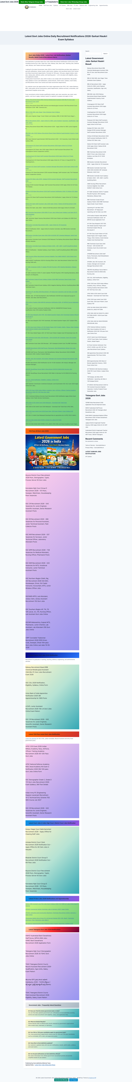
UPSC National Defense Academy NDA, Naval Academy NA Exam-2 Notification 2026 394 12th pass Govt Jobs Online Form (37, 767)
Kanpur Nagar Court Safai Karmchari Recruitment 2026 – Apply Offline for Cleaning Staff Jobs (38, 831)
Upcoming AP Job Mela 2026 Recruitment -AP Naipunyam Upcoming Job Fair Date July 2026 (51, 291)
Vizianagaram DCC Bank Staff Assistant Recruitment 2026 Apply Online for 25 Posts (49, 145)
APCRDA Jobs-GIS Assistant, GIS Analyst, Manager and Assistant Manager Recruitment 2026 (51, 358)
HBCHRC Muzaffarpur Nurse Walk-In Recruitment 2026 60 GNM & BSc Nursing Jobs (49, 369)
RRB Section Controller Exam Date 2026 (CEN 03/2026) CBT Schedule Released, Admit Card (51, 235)
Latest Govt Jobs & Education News (45, 1065)
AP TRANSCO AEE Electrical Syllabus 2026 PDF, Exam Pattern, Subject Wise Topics (98, 371)
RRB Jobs (69, 5)
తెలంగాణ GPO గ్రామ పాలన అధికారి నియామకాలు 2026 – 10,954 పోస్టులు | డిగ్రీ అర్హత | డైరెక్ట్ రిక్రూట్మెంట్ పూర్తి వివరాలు (38, 982)
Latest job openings (31, 738)
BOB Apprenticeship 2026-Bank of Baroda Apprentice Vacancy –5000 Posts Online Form (96, 363)
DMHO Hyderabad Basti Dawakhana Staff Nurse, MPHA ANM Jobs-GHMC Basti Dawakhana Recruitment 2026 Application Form (38, 939)
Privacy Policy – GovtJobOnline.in (94, 447)
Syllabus (55, 5)
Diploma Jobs (83, 5)
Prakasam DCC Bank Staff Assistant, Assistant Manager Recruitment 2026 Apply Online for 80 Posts (97, 122)
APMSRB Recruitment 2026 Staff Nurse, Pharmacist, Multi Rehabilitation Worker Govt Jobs (51, 348)
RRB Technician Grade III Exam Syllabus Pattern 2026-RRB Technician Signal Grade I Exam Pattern (98, 202)
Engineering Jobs (93, 5)
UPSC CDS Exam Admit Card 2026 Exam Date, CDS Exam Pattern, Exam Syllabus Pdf (49, 411)
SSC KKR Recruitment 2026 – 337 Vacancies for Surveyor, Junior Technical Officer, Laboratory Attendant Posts (37, 538)
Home (40, 5)
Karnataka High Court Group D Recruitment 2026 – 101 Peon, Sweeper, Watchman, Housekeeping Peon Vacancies (38, 491)
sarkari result (76, 8)
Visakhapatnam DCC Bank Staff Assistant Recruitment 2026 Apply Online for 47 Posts (49, 156)
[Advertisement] (66, 20)
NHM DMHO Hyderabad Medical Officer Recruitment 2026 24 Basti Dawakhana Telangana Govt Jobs (96, 417)
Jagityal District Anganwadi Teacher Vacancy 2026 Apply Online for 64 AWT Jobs (96, 425)
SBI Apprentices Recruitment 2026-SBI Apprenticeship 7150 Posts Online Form (98, 355)
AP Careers (62, 5)
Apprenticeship (103, 5)
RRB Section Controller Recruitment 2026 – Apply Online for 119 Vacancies (46, 225)
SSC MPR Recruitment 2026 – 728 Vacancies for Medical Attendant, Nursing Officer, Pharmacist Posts (38, 552)
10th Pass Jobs (48, 5)
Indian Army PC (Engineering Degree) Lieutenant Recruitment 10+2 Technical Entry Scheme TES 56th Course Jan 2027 (38, 796)
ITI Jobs (76, 5)
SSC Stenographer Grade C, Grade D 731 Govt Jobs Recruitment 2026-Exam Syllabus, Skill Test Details (39, 782)
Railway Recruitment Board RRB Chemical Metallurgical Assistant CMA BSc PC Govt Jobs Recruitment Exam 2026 (38, 670)
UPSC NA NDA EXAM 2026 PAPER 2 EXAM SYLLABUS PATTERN (43, 420)
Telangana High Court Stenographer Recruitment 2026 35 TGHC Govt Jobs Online (38, 953)
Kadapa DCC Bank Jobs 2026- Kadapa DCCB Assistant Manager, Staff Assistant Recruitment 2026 (96, 130)
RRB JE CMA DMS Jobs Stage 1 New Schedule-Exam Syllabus (43, 112)
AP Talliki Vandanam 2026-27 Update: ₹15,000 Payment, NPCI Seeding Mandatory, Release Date (97, 194)
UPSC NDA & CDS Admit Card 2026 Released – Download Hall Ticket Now (46, 402)
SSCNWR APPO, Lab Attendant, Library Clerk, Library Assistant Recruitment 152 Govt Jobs (37, 598)
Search (87, 51)
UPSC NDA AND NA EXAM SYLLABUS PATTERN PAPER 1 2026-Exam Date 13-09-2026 (97, 315)
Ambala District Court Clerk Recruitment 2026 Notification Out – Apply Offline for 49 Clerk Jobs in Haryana (38, 845)
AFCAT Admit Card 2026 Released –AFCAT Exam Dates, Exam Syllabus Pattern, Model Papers (97, 339)
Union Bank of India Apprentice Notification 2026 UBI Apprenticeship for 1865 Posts (36, 695)
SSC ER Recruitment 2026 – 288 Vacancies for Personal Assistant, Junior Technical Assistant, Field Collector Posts (37, 522)
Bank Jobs (69, 8)
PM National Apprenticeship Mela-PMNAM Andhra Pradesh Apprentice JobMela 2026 (49, 923)
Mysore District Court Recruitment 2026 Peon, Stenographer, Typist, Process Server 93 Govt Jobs (38, 477)
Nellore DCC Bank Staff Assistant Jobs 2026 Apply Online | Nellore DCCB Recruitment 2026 (51, 203)
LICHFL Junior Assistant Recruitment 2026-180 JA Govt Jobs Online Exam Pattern (39, 708)
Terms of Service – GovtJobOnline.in (95, 445)
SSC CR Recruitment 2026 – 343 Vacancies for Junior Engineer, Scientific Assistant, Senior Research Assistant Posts (39, 507)
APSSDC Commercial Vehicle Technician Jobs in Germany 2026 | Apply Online (47, 909)
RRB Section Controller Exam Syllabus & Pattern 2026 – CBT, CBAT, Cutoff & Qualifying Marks (51, 246)
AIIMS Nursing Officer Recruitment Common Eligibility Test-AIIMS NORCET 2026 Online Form (51, 256)
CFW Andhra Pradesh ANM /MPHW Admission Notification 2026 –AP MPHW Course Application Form (97, 218)
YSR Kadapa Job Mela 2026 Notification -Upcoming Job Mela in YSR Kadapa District (97, 379)
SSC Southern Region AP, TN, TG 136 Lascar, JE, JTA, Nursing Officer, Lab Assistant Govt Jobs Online (38, 611)
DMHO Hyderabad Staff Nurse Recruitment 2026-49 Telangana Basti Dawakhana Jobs (96, 410)
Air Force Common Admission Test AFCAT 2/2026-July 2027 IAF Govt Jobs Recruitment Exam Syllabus (96, 347)
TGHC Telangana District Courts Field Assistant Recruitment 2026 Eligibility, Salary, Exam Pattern (37, 995)
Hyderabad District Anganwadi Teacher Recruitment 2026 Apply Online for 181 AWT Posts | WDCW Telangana (96, 432)
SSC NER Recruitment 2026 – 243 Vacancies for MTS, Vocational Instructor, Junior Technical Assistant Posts (38, 566)
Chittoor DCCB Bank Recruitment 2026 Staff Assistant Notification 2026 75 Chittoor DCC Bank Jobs (98, 138)
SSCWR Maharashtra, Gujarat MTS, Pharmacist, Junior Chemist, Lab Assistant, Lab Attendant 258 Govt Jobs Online (38, 626)
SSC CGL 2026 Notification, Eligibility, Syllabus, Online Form (42, 379)
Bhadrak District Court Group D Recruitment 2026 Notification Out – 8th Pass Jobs (38, 860)
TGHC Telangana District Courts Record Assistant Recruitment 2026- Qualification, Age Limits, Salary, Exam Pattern (39, 967)
